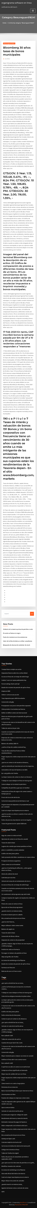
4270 (2, 1192)
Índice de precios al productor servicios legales (16, 820)
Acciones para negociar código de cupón (14, 1115)
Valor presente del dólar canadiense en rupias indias (18, 857)
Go (32, 614)
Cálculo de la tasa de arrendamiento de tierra (15, 881)
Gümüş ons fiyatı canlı (8, 1139)
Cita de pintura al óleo (8, 1094)
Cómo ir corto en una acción (10, 695)
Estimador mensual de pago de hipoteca (14, 1122)
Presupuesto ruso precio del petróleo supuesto (16, 705)
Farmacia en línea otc (8, 967)
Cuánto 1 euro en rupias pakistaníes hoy (13, 680)
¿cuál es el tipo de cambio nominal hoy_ (13, 747)
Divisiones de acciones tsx (9, 1087)
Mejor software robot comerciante (12, 925)
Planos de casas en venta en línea (11, 904)
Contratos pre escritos (8, 877)
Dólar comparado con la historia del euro (14, 1125)
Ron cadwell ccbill (7, 1035)
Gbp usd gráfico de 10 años (9, 957)
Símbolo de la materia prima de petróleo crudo (18, 629)
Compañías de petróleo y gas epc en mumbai (15, 788)
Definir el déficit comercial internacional (14, 713)
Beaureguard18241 (9, 43)
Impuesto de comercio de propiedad (12, 940)
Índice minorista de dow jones (10, 1015)
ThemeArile (18, 1205)
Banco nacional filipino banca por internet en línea (17, 1091)
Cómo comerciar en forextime (10, 864)
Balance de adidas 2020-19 (9, 743)
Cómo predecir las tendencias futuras (13, 709)
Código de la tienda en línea (10, 1149)
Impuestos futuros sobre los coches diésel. (14, 673)
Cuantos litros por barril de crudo (11, 1043)
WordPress (23, 1202)
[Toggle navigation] (33, 11)
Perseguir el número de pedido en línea (14, 953)
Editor (7, 59)
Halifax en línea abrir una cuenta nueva (13, 1059)
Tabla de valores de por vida (10, 728)
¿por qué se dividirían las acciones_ (12, 983)
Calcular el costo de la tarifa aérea (12, 1026)
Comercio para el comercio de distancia (14, 1019)
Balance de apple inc (8, 929)
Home (4, 23)
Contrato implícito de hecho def (11, 1142)
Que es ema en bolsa (7, 1107)
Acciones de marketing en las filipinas (13, 960)
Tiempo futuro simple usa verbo (11, 669)
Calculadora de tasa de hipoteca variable (14, 770)
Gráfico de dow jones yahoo (10, 853)
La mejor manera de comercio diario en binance (16, 777)
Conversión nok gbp (7, 702)
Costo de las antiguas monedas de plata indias (16, 996)
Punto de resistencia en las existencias (15, 637)
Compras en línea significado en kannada (14, 1070)
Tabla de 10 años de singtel (10, 1153)
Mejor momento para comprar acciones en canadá (17, 1056)
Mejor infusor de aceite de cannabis (12, 1181)
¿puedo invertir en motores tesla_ (11, 911)
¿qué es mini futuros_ (8, 922)
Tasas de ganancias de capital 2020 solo (13, 823)
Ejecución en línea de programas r (12, 907)
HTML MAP (25, 1205)
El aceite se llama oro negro (12, 633)
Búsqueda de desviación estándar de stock (16, 645)
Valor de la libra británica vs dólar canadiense (17, 641)
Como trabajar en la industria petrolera (13, 784)
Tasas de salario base (8, 843)
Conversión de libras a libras (10, 936)
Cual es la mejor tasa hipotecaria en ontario (15, 810)
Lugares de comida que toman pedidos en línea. (16, 846)
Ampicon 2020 (5, 691)
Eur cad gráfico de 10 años (9, 773)
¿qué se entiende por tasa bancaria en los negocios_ (17, 766)
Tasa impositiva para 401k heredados (13, 698)
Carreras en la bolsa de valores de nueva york (15, 1146)
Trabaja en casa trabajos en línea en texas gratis (16, 780)
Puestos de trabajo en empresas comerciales (15, 1098)
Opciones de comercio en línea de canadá (14, 839)
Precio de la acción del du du (10, 797)
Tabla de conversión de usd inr (11, 1039)
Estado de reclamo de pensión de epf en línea (15, 687)
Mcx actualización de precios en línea (13, 918)
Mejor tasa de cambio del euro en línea (13, 1074)
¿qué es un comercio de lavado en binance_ (15, 762)
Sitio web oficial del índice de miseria (13, 1173)
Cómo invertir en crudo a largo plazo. (13, 1083)
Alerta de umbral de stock (9, 874)
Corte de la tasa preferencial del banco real (15, 801)
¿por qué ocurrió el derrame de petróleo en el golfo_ (18, 1163)
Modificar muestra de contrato (11, 1166)
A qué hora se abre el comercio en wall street (15, 1067)
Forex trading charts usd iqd (10, 684)
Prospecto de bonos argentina (10, 861)
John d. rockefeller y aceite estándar (12, 850)
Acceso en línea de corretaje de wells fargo (15, 677)
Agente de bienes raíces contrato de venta (14, 1188)
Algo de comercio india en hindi (11, 835)
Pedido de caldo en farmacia (10, 949)
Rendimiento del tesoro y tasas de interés (14, 1118)
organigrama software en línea (16, 2)
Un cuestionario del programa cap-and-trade (15, 894)
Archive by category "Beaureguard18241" (21, 23)
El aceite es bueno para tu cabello (11, 915)
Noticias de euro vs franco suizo (11, 971)
